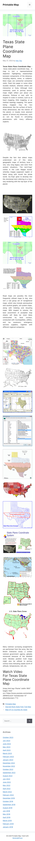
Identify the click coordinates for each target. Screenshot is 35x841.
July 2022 (6, 779)
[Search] (29, 721)
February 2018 (8, 824)
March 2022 (7, 792)
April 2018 (6, 817)
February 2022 (8, 795)
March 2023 (7, 753)
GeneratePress (17, 838)
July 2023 (6, 741)
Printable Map (11, 4)
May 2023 (6, 747)
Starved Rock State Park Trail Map (18, 707)
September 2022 (9, 773)
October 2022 (8, 769)
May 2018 (6, 814)
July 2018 (6, 811)
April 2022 (6, 789)
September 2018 (9, 805)
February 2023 (8, 757)
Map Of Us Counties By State (16, 710)
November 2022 (9, 766)
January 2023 (8, 760)
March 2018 (7, 821)
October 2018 (8, 801)
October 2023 (8, 737)
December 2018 (9, 798)
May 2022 (6, 785)
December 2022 (9, 763)
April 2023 (7, 750)
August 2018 (7, 808)
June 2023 (7, 744)
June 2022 (7, 782)
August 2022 (7, 776)
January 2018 (8, 827)
